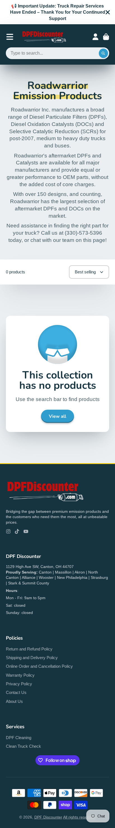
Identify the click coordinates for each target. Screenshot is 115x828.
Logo (43, 36)
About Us (14, 701)
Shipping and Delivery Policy (32, 657)
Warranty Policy (20, 675)
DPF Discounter (48, 817)
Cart (106, 36)
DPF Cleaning (18, 737)
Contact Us (16, 692)
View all (57, 416)
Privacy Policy (19, 683)
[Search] (103, 53)
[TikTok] (17, 531)
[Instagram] (8, 531)
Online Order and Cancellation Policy (39, 666)
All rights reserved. (79, 817)
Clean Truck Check (23, 746)
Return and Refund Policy (29, 649)
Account (95, 36)
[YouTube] (25, 531)
